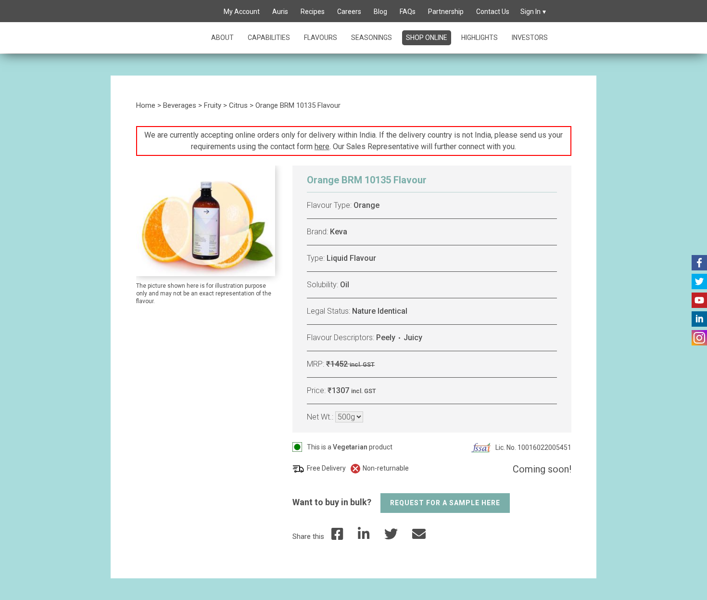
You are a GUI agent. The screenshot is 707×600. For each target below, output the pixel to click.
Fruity (212, 105)
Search (206, 12)
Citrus (238, 105)
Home (145, 105)
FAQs (408, 11)
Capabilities (269, 37)
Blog (380, 11)
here (322, 146)
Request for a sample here (445, 503)
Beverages (179, 105)
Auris (280, 11)
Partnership (446, 11)
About (222, 37)
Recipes (313, 11)
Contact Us (492, 11)
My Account (242, 11)
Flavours (320, 37)
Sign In (530, 11)
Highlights (479, 37)
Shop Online (426, 37)
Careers (349, 11)
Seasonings (371, 37)
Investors (530, 37)
